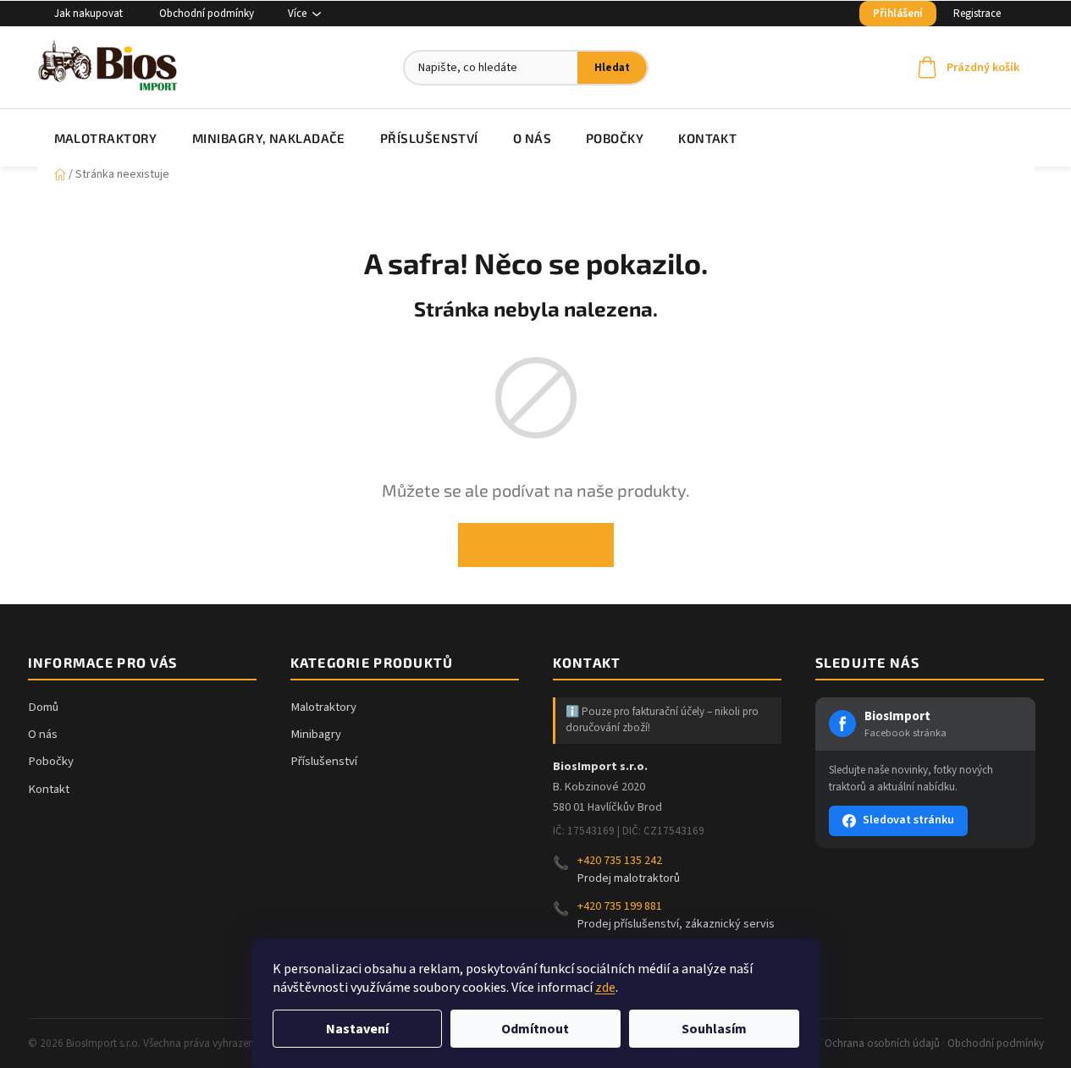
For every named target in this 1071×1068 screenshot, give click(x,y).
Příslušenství (323, 761)
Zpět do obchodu (536, 545)
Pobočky (51, 761)
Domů (43, 707)
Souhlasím (714, 1029)
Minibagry (315, 734)
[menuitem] (105, 138)
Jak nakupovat (88, 13)
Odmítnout (535, 1029)
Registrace (977, 13)
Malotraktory (323, 707)
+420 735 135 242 (619, 860)
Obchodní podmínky (206, 13)
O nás (43, 734)
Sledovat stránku (908, 820)
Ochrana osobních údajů (882, 1043)
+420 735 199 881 (619, 906)
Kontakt (48, 789)
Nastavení (357, 1029)
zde (605, 987)
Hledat (612, 67)
